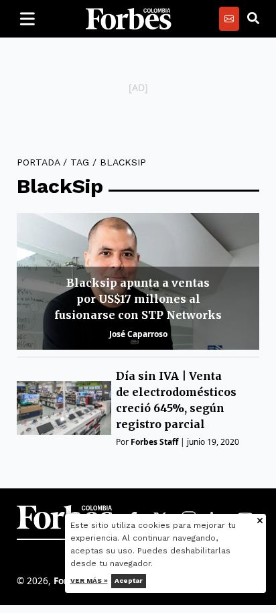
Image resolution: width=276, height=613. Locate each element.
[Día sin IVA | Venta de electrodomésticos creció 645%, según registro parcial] (64, 407)
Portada (38, 162)
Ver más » (89, 580)
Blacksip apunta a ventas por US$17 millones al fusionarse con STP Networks (138, 299)
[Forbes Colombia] (128, 18)
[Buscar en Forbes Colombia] (253, 18)
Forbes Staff (154, 442)
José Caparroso (138, 334)
